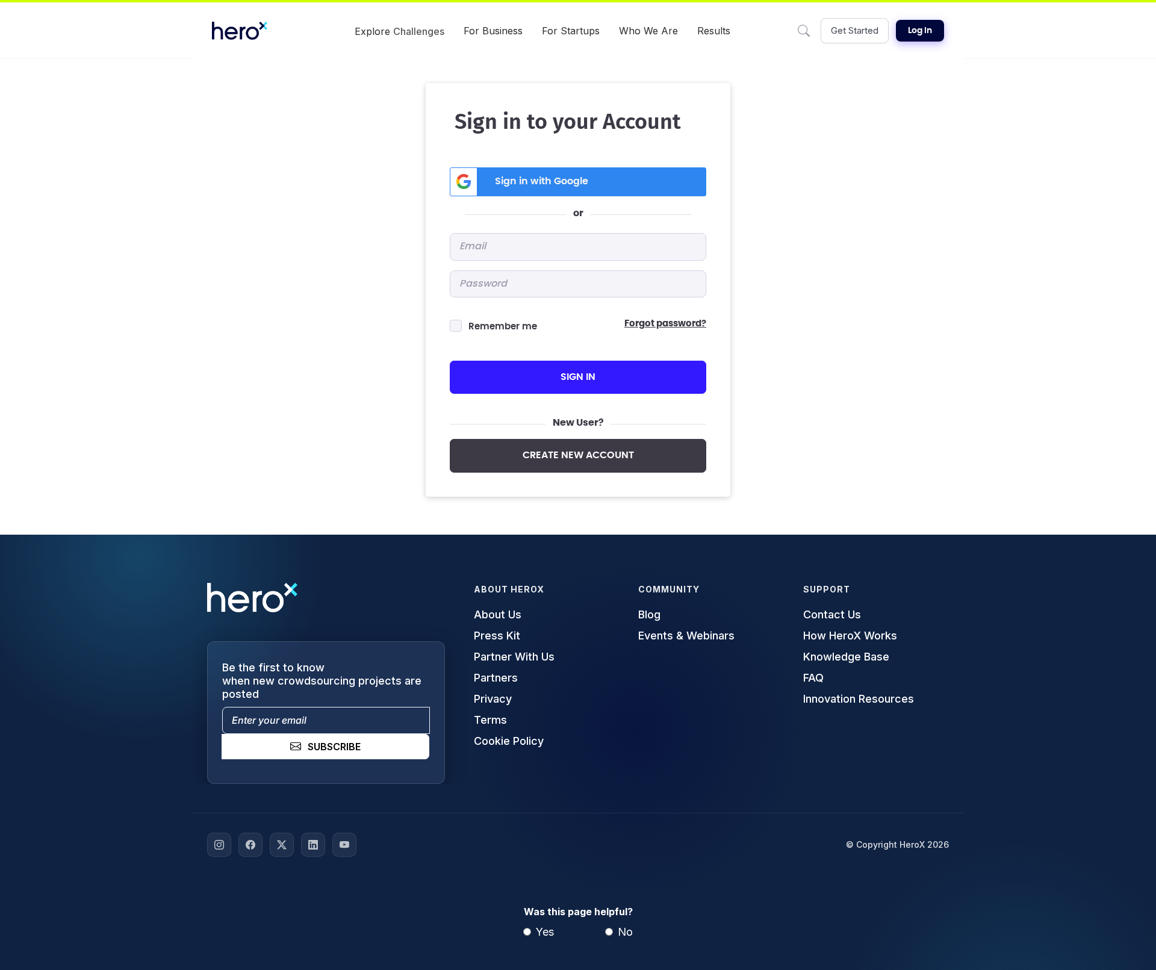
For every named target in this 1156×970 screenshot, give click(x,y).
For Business (493, 31)
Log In (920, 30)
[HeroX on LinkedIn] (313, 845)
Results (713, 31)
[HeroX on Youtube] (344, 845)
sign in (578, 377)
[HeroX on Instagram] (219, 845)
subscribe (334, 747)
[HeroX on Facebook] (250, 845)
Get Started (854, 30)
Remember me (502, 326)
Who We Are (648, 31)
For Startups (571, 31)
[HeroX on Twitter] (282, 845)
